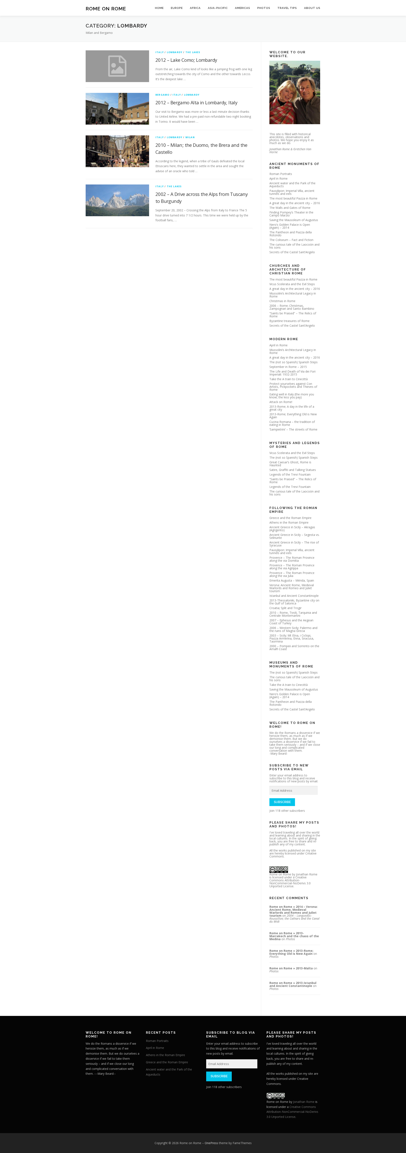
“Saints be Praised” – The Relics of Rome (292, 314)
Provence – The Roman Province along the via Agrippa (291, 566)
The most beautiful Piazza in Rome (293, 198)
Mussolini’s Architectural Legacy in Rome (292, 294)
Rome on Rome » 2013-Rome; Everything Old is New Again (291, 952)
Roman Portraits (280, 174)
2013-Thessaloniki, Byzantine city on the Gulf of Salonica (294, 601)
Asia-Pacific (218, 8)
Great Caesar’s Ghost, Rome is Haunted (290, 463)
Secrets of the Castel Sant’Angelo (292, 252)
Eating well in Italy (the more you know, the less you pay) (291, 395)
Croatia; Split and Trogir (285, 608)
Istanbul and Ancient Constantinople (294, 596)
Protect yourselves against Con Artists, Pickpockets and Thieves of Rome (293, 387)
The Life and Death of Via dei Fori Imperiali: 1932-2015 (292, 372)
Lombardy (174, 52)
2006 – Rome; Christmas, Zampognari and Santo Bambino (291, 307)
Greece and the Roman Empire (290, 518)
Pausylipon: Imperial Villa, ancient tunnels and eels (291, 192)
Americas (242, 8)
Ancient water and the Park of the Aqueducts (292, 184)
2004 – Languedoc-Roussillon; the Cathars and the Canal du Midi (294, 918)
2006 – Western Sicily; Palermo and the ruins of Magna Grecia (293, 629)
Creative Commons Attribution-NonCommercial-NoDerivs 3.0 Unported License (290, 881)
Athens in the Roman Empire (289, 522)
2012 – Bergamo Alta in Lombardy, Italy (196, 102)
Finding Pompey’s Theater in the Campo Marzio (291, 213)
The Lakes (192, 52)
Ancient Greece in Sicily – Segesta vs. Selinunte (294, 536)
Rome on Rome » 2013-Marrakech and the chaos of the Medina (294, 936)
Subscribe (282, 802)
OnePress (211, 1143)
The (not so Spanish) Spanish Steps (293, 362)
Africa (195, 8)
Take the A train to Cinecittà (288, 379)
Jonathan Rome (306, 874)
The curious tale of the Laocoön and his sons (294, 245)
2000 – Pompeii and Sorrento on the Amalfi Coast (294, 647)
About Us (312, 8)
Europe (177, 8)
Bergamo (162, 94)
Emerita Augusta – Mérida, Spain (291, 580)
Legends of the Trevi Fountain (290, 474)
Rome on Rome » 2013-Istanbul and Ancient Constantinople (292, 984)
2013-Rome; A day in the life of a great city (291, 408)
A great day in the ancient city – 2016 (294, 203)
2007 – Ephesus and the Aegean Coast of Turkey (291, 621)
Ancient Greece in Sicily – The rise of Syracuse (294, 543)
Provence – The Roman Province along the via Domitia (291, 559)
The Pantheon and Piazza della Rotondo (290, 233)
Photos (263, 8)
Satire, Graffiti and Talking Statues (292, 470)
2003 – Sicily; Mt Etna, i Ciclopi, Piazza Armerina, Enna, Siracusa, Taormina (291, 638)
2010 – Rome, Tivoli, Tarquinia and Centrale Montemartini (293, 614)
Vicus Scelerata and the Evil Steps (292, 284)
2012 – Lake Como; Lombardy (186, 60)
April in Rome (278, 178)
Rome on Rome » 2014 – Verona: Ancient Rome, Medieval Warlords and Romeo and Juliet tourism (293, 911)
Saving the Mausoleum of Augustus (293, 220)
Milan (190, 137)
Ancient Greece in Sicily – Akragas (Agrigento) (292, 528)
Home (159, 8)
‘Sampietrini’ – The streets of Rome (293, 429)
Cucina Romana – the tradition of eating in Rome (292, 423)
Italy (159, 52)
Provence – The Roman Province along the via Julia (291, 574)
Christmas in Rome (282, 301)
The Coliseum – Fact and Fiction (291, 240)
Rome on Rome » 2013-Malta (291, 968)
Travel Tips (287, 8)
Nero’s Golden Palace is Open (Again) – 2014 (289, 226)
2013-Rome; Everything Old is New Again (293, 415)
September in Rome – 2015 (288, 367)
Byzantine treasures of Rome (289, 321)
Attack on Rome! (280, 402)
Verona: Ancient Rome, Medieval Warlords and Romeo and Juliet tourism (291, 588)
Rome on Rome (106, 8)
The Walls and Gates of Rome (289, 208)
